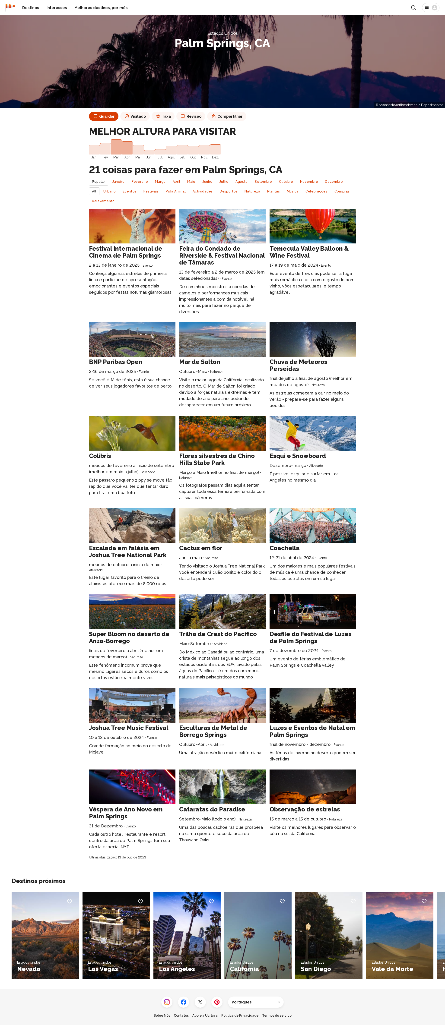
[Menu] (430, 7)
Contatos (181, 1015)
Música (293, 191)
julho (224, 181)
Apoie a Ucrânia (205, 1015)
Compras (342, 191)
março (160, 181)
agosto (241, 181)
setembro (263, 181)
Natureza (252, 191)
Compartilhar (230, 116)
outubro (286, 181)
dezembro (334, 181)
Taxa (166, 116)
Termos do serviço (277, 1015)
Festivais (151, 191)
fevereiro (140, 181)
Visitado (138, 116)
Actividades (203, 191)
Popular (98, 181)
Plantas (273, 191)
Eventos (130, 191)
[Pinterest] (216, 1002)
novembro (309, 181)
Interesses (57, 8)
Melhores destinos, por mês (101, 8)
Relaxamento (103, 201)
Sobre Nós (162, 1015)
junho (207, 181)
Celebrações (316, 191)
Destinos (30, 8)
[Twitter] (200, 1002)
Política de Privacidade (239, 1015)
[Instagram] (166, 1002)
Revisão (194, 116)
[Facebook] (183, 1002)
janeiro (118, 181)
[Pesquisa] (413, 7)
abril (177, 181)
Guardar (107, 116)
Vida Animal (176, 191)
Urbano (109, 191)
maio (191, 181)
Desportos (229, 191)
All (94, 191)
